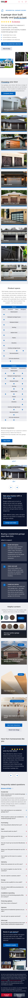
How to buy (6, 48)
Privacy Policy (4, 980)
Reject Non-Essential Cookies (19, 995)
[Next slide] (17, 487)
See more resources (13, 725)
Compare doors (8, 93)
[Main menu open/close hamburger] (26, 2)
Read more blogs (14, 730)
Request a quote (12, 547)
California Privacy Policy (15, 980)
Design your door (10, 523)
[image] (22, 2)
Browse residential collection (12, 44)
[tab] (14, 795)
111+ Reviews (16, 22)
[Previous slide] (11, 487)
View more (6, 440)
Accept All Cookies (6, 995)
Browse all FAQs (6, 788)
